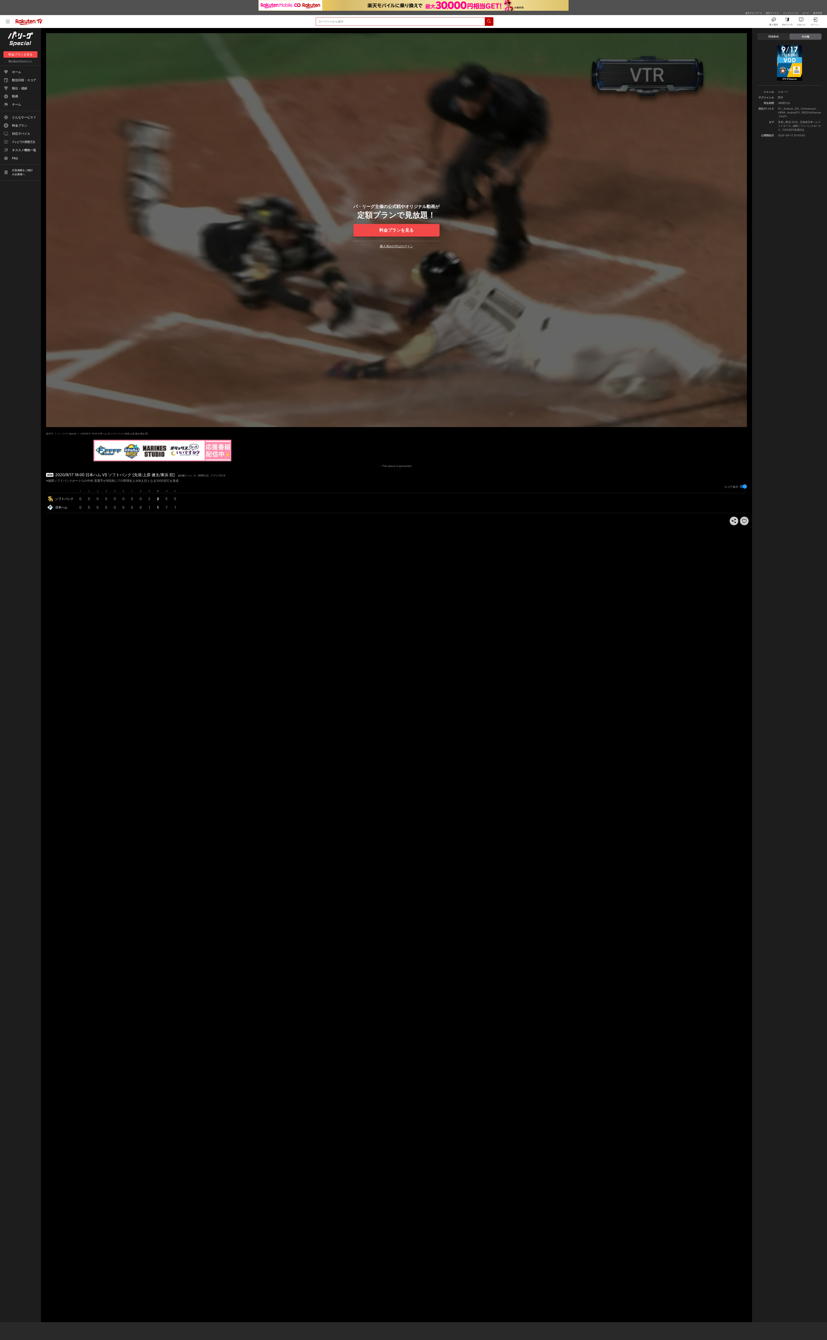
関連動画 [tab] (773, 36)
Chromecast (808, 108)
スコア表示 (731, 486)
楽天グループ (751, 13)
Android (788, 108)
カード (805, 13)
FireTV (783, 116)
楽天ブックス (772, 13)
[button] (744, 521)
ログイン (20, 61)
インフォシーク (790, 13)
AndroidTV (793, 112)
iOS (797, 108)
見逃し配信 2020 (788, 122)
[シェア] (734, 521)
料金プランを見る (396, 230)
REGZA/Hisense (811, 112)
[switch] (743, 486)
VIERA (781, 112)
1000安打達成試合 (793, 129)
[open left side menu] (7, 21)
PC (780, 108)
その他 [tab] (805, 36)
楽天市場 (817, 13)
